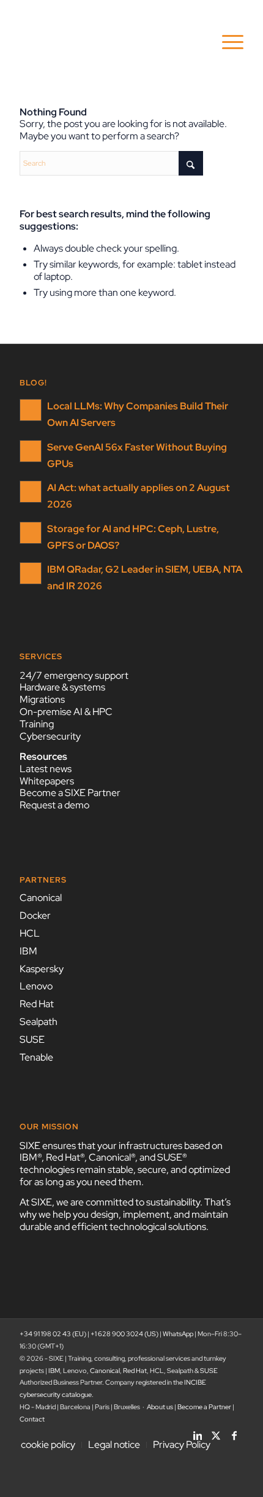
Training (37, 724)
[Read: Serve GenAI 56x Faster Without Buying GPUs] (31, 451)
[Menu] (226, 42)
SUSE (32, 1039)
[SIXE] (109, 42)
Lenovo (36, 986)
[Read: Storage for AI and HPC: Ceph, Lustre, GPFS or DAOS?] (31, 533)
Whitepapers (47, 781)
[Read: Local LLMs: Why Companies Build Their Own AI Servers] (31, 410)
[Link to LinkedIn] (197, 1432)
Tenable (36, 1057)
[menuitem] (226, 42)
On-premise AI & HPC (66, 711)
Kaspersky (42, 968)
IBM (28, 951)
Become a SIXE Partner (70, 792)
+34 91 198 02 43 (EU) (53, 1333)
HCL (30, 933)
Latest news (46, 768)
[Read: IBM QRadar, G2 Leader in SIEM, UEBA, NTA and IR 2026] (31, 573)
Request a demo (54, 805)
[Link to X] (216, 1432)
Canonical (41, 897)
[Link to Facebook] (234, 1432)
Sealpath (38, 1021)
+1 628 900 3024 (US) (124, 1333)
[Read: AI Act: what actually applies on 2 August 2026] (31, 492)
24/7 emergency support (74, 675)
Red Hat (37, 1003)
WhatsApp (178, 1333)
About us (160, 1406)
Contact (32, 1419)
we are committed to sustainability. (129, 1202)
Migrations (42, 699)
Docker (35, 915)
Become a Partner (204, 1406)
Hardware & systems (62, 687)
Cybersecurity (50, 736)
